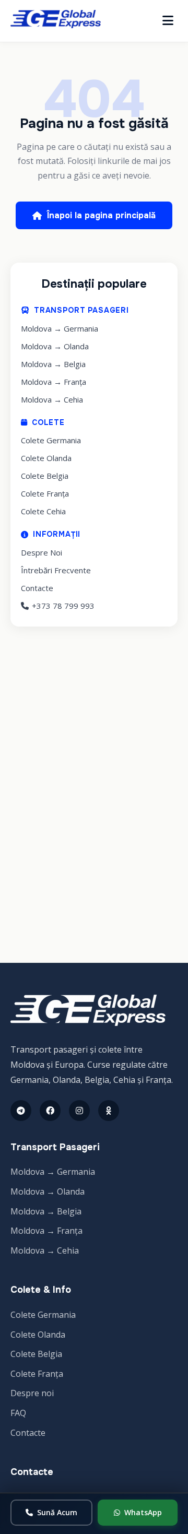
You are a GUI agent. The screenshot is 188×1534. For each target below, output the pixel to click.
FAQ (18, 1413)
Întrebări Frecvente (56, 570)
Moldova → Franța (53, 381)
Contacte (37, 588)
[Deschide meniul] (168, 20)
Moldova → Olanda (55, 346)
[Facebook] (50, 1110)
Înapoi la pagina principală (101, 215)
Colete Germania (51, 440)
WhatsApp (143, 1512)
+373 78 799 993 (63, 605)
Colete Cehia (43, 511)
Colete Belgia (44, 475)
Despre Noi (41, 552)
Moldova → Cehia (52, 399)
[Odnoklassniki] (108, 1110)
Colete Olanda (46, 458)
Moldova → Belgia (53, 364)
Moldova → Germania (59, 328)
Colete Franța (45, 493)
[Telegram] (20, 1110)
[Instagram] (79, 1110)
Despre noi (32, 1393)
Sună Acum (57, 1512)
